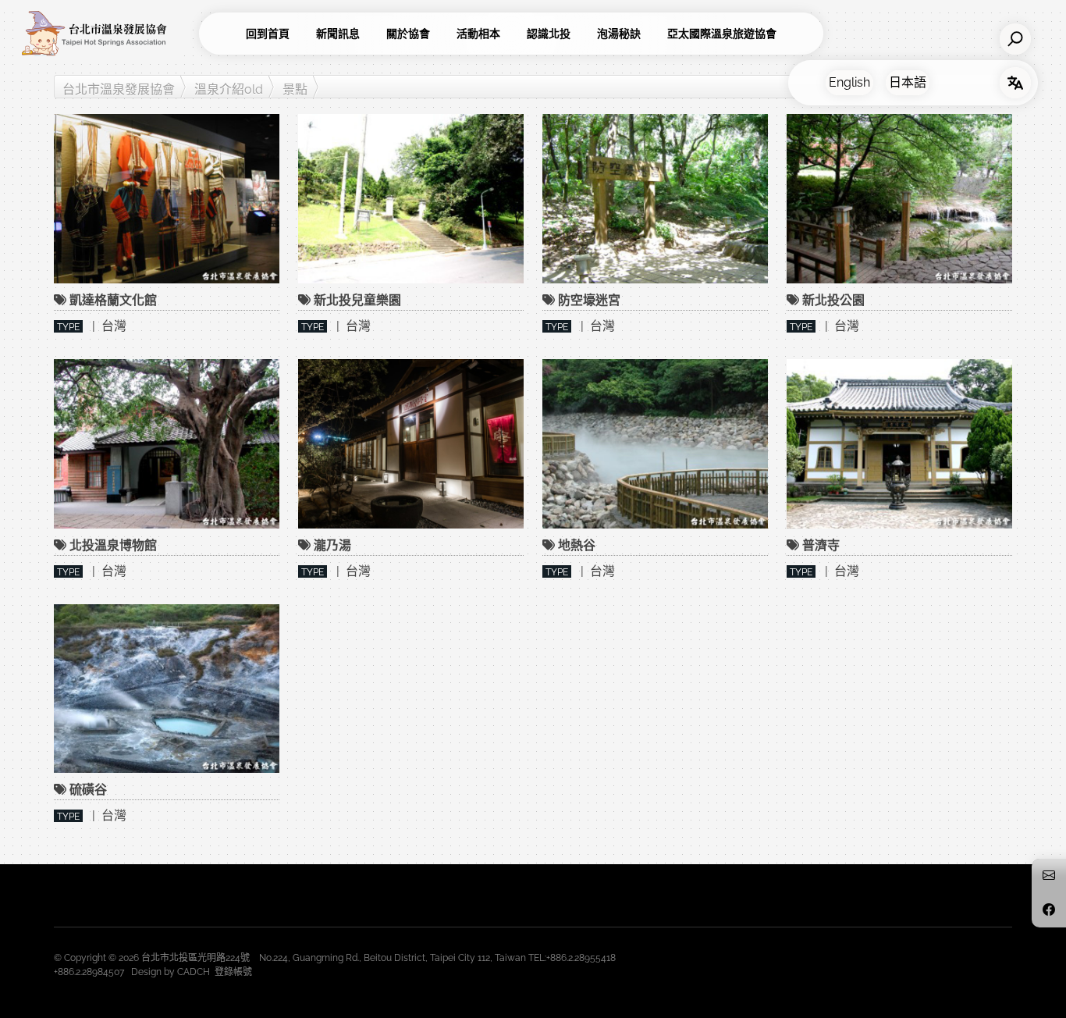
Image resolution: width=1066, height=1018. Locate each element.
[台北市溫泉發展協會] (105, 33)
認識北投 (548, 33)
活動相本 (478, 33)
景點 (294, 89)
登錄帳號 (233, 971)
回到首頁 (268, 33)
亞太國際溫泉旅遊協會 (721, 33)
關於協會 (408, 33)
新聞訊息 (338, 33)
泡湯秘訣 (619, 33)
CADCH (193, 971)
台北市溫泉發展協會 (118, 89)
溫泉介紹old (228, 89)
